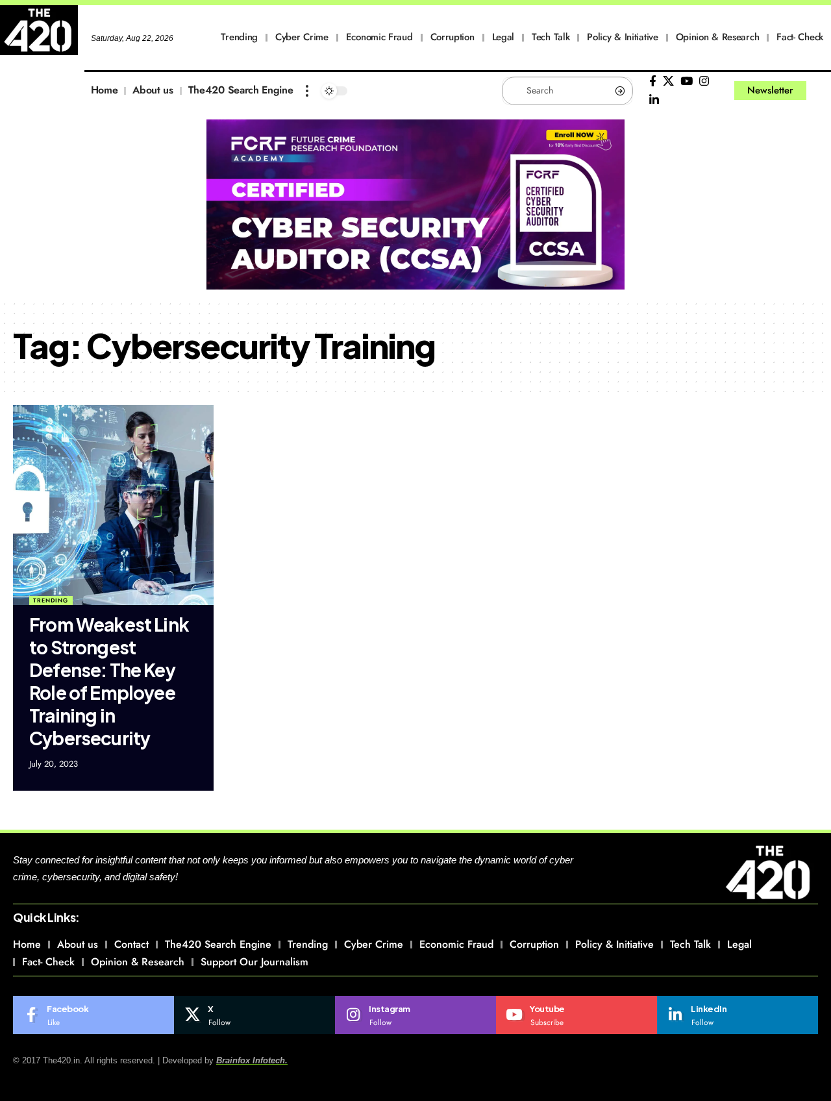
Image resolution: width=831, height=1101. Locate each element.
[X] (668, 81)
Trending (50, 600)
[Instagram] (704, 81)
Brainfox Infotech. (252, 1060)
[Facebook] (653, 81)
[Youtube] (576, 1015)
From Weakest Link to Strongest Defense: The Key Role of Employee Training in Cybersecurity (109, 681)
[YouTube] (686, 81)
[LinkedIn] (654, 100)
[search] (821, 90)
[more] (307, 90)
